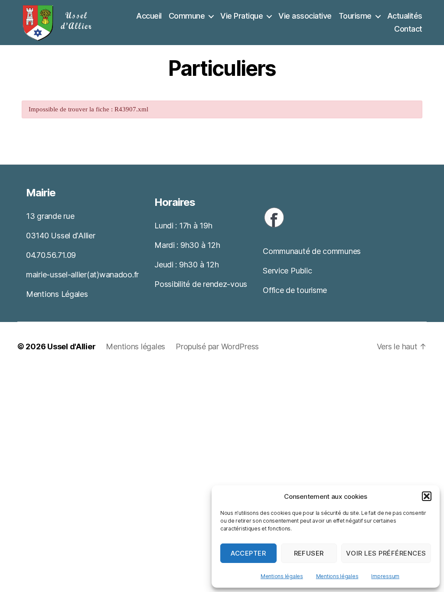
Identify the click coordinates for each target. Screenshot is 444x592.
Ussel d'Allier (71, 346)
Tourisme (355, 15)
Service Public (287, 270)
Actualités (404, 15)
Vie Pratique (241, 15)
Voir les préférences (386, 553)
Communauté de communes (312, 251)
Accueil (149, 15)
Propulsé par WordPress (217, 346)
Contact (408, 28)
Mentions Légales (57, 294)
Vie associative (305, 15)
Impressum (385, 576)
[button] (426, 496)
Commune (187, 15)
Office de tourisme (295, 290)
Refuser (309, 553)
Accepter (248, 553)
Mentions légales (282, 576)
